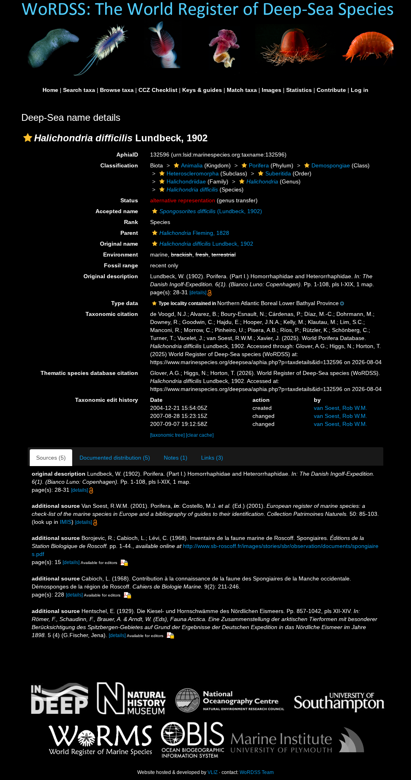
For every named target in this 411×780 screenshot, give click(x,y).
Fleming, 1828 (194, 233)
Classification (119, 165)
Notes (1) (175, 457)
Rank (131, 222)
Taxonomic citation (111, 314)
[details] (197, 292)
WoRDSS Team (257, 772)
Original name (119, 243)
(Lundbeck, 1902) (210, 211)
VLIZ (213, 772)
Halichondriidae (186, 181)
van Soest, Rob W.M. (340, 408)
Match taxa (242, 90)
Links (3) (212, 457)
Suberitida (278, 173)
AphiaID (127, 154)
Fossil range (121, 265)
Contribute (331, 90)
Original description (110, 276)
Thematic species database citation (89, 373)
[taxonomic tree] (168, 435)
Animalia (192, 165)
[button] (27, 138)
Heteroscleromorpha (193, 173)
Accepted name (117, 211)
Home (50, 90)
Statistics (299, 90)
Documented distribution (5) (114, 457)
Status (129, 200)
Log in (359, 90)
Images (271, 90)
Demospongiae (330, 165)
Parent (129, 233)
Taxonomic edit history (106, 400)
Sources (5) (51, 457)
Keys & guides (202, 90)
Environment (120, 254)
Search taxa (79, 90)
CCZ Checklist (157, 90)
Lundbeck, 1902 (206, 243)
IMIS (65, 522)
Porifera (259, 165)
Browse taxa (117, 90)
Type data (124, 303)
